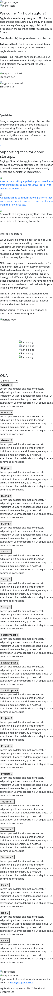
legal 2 (4, 912)
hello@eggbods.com (21, 982)
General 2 (6, 412)
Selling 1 (5, 551)
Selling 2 (5, 579)
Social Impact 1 (9, 634)
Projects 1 (6, 718)
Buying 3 (6, 523)
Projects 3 (6, 773)
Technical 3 (7, 857)
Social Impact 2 (9, 662)
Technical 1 (7, 801)
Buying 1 (6, 468)
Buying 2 (6, 495)
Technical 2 (7, 829)
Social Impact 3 (9, 690)
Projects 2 (6, 746)
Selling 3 (5, 607)
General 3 (6, 440)
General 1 (6, 384)
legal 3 (4, 940)
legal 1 (4, 885)
